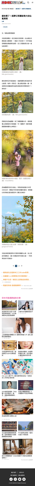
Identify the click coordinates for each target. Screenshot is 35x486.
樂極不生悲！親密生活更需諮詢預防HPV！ (16, 280)
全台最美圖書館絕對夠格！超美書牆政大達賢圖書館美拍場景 (9, 434)
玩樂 (3, 21)
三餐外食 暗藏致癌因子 (25, 311)
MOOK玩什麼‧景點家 (8, 8)
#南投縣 (5, 27)
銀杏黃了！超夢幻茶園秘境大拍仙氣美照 (24, 9)
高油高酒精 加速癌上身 (9, 416)
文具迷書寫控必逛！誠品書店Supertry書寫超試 (9, 353)
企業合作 (21, 472)
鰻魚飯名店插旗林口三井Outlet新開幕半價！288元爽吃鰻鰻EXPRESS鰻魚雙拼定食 (16, 273)
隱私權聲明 (21, 475)
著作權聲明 (13, 475)
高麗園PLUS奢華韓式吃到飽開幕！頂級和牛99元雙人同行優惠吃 (16, 276)
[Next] (22, 266)
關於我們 (13, 472)
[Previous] (13, 266)
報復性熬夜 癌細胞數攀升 (12, 285)
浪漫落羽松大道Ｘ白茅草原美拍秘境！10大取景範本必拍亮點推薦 (9, 313)
